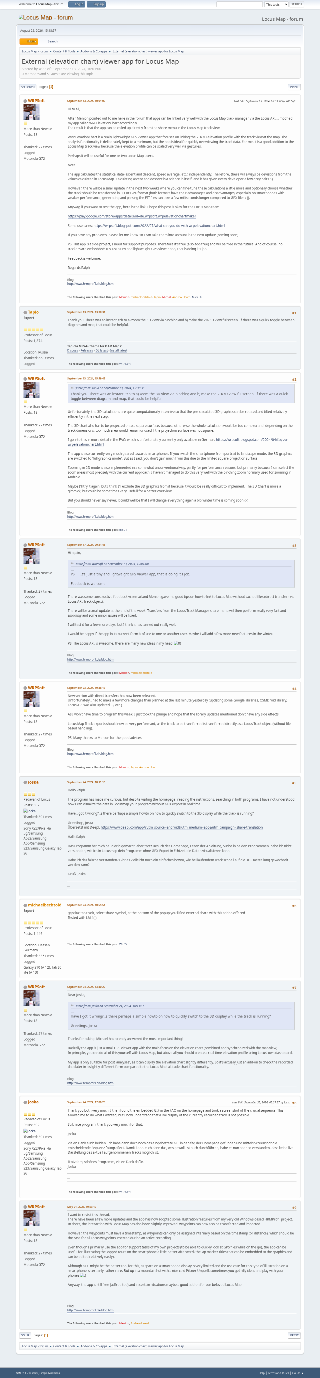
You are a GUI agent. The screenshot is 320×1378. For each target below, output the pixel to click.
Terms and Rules (278, 1373)
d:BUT (123, 529)
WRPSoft (36, 100)
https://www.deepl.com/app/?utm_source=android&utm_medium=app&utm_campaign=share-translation (182, 827)
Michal (166, 297)
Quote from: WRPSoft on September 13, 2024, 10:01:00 (111, 564)
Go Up (25, 1335)
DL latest (102, 350)
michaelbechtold (141, 297)
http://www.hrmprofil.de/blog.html (90, 284)
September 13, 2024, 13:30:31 (86, 312)
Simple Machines (50, 1373)
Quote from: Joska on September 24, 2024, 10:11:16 (109, 1006)
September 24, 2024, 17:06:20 (86, 1102)
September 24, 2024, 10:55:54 (86, 905)
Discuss (72, 350)
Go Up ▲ (298, 1373)
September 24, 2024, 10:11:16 (86, 782)
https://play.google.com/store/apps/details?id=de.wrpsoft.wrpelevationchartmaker (132, 216)
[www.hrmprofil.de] (26, 141)
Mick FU (197, 297)
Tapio (157, 297)
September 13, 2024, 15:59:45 (86, 378)
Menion (124, 297)
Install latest (118, 350)
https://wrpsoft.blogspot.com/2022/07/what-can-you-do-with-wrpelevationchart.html (159, 225)
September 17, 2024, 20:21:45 (86, 544)
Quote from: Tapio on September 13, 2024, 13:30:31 (109, 388)
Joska (33, 782)
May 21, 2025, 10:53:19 (81, 1206)
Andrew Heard (181, 297)
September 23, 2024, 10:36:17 (86, 687)
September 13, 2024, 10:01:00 (86, 101)
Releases (86, 350)
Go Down (28, 87)
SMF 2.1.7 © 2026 (27, 1373)
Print (294, 87)
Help (262, 1373)
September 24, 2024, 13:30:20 (86, 987)
